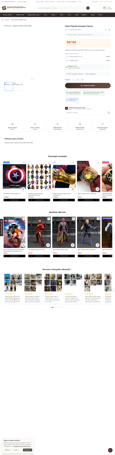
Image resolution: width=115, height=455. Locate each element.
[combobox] (63, 8)
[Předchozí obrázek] (6, 52)
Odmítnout (7, 450)
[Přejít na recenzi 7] (60, 307)
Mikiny (53, 14)
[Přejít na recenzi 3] (55, 307)
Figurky (7, 19)
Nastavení (15, 450)
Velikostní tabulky (61, 1)
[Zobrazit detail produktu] (23, 189)
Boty (45, 14)
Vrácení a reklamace (50, 1)
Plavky (93, 14)
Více (100, 14)
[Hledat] (87, 8)
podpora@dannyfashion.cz (10, 1)
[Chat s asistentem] (110, 450)
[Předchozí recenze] (2, 289)
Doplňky (84, 14)
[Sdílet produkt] (109, 29)
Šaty (69, 14)
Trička (61, 14)
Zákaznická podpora (22, 1)
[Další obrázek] (57, 52)
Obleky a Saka (20, 14)
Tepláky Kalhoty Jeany (33, 14)
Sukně (77, 14)
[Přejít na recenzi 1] (52, 307)
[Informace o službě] (83, 56)
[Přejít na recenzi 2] (54, 307)
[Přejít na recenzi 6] (59, 307)
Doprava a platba (39, 1)
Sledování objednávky (72, 1)
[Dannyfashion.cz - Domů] (14, 8)
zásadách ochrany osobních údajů (21, 446)
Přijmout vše (27, 450)
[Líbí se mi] (105, 29)
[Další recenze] (113, 289)
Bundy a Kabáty (7, 14)
